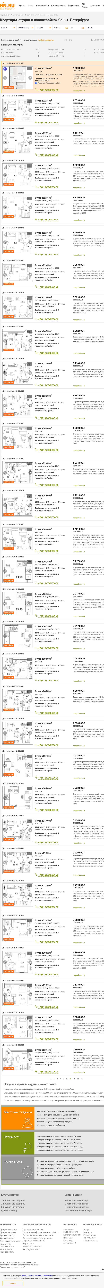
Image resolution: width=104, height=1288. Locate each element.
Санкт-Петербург (6, 9)
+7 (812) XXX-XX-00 (48, 122)
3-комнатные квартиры (13, 1207)
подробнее (77, 91)
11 (78, 1079)
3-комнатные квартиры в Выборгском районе (56, 1168)
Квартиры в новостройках (34, 15)
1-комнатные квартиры (13, 1200)
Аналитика (95, 5)
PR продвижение (31, 1249)
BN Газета (85, 5)
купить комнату (9, 1210)
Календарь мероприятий (69, 1241)
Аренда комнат (7, 1238)
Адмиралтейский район (11, 56)
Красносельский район (11, 49)
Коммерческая (58, 5)
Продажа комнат (8, 1232)
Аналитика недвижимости (70, 1230)
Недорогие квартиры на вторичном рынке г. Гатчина (59, 1136)
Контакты (87, 1232)
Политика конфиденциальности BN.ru (40, 1232)
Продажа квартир (8, 1229)
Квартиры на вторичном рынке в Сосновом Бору (57, 1111)
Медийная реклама (32, 1246)
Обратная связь (90, 1240)
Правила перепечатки (33, 1229)
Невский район (7, 53)
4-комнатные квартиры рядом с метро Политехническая (60, 1175)
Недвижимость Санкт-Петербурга (11, 15)
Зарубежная (73, 5)
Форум (86, 1229)
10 (74, 1079)
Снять (31, 5)
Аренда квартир (7, 1235)
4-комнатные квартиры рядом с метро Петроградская (59, 1165)
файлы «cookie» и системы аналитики (37, 1276)
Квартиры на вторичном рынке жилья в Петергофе (58, 1118)
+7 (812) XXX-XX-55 (48, 90)
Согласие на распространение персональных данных (37, 1239)
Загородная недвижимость (7, 1245)
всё (66, 27)
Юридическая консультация (89, 1236)
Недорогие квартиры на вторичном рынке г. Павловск (59, 1143)
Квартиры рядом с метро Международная (54, 1122)
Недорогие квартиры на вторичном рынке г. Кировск (59, 1140)
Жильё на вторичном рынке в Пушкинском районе (58, 1115)
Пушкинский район (56, 56)
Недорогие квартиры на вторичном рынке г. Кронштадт (60, 1147)
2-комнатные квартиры (13, 1203)
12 (82, 1079)
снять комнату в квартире (78, 1210)
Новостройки (42, 5)
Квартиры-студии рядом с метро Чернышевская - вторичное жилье (65, 1172)
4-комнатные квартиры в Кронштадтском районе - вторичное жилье (65, 1161)
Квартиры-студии (52, 15)
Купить (22, 5)
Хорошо (13, 1283)
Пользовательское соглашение (38, 1235)
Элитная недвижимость (11, 1241)
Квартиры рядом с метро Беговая (51, 1125)
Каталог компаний (72, 1235)
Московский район (56, 53)
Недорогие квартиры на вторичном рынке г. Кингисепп (60, 1150)
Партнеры (68, 1238)
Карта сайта (28, 1243)
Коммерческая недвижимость (7, 1250)
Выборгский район (56, 49)
